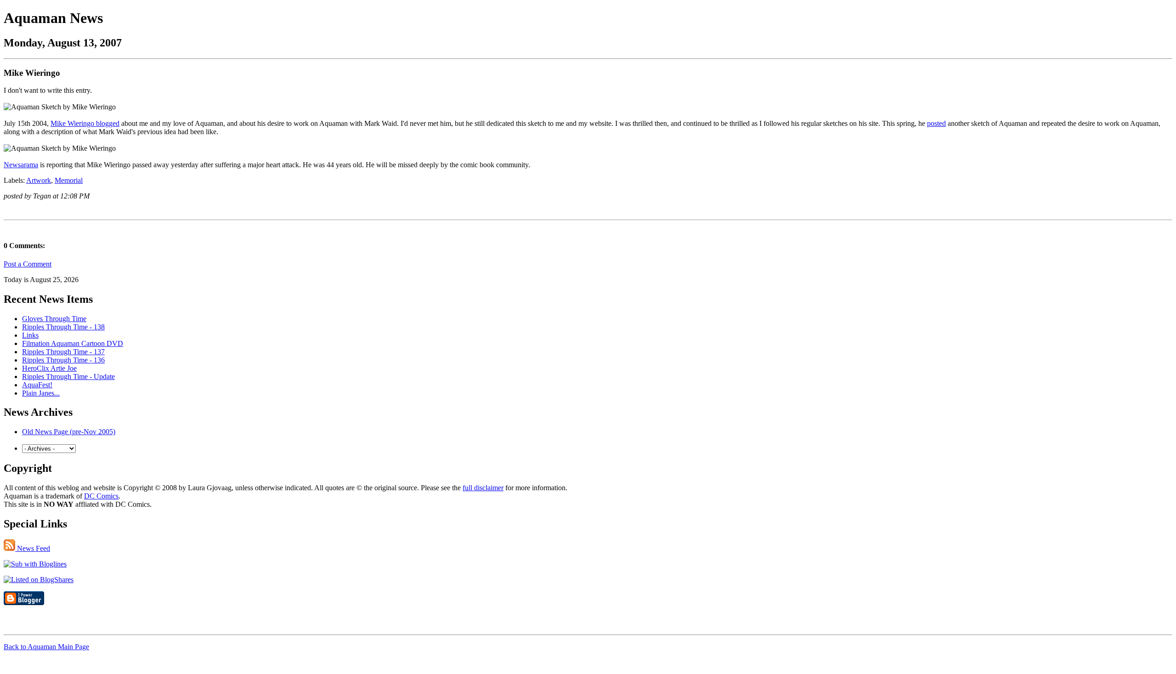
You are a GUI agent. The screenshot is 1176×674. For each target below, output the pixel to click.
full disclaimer (483, 488)
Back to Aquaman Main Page (46, 647)
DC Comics (101, 496)
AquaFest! (37, 385)
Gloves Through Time (54, 319)
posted (936, 123)
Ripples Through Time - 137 (63, 352)
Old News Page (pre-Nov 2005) (68, 432)
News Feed (32, 548)
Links (30, 335)
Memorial (69, 180)
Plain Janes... (41, 393)
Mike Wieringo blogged (85, 123)
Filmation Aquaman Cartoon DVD (72, 343)
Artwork (38, 180)
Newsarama (21, 165)
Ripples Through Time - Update (68, 376)
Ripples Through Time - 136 (63, 360)
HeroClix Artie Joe (49, 368)
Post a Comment (27, 264)
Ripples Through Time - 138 (63, 327)
